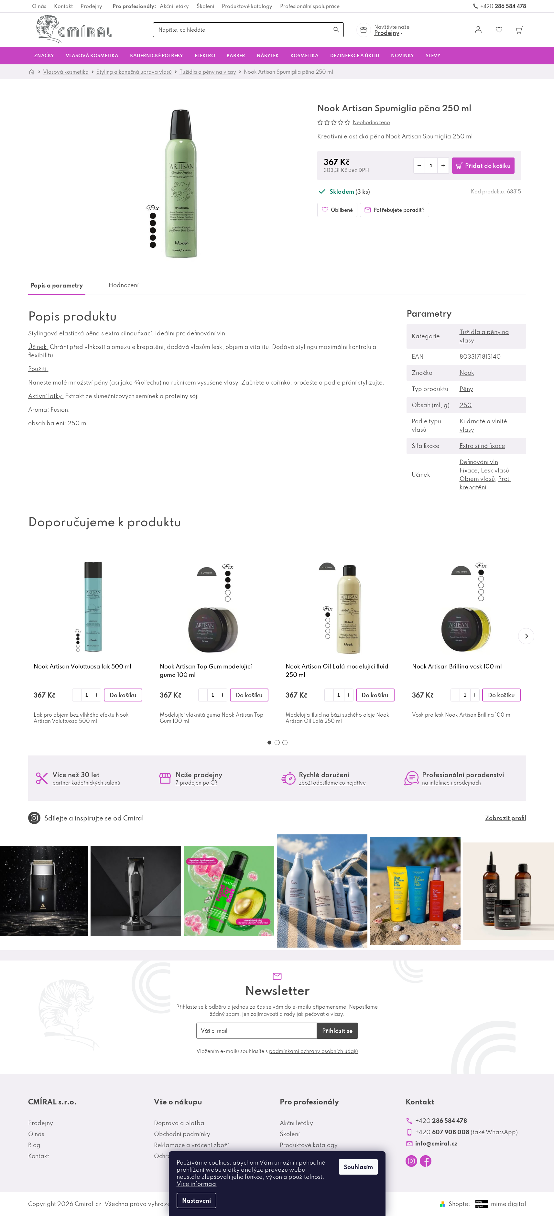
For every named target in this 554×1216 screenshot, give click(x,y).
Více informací (197, 1184)
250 (466, 405)
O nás (39, 6)
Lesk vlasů (495, 470)
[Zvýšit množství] (96, 695)
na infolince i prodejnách (451, 782)
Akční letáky (174, 6)
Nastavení (196, 1200)
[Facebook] (425, 1161)
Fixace (469, 470)
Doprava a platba (179, 1123)
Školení (205, 6)
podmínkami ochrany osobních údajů (313, 1051)
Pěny (466, 389)
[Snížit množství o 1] (419, 165)
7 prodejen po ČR (196, 782)
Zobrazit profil (505, 818)
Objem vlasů (477, 479)
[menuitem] (44, 55)
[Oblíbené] (499, 29)
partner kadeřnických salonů (86, 782)
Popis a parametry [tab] (57, 285)
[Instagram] (411, 1161)
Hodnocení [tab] (124, 285)
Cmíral (133, 818)
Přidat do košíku (488, 165)
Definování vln (479, 462)
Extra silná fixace (482, 446)
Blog (34, 1145)
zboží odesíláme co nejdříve (332, 782)
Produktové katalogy (247, 6)
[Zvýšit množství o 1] (443, 165)
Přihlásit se (337, 1031)
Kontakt (63, 6)
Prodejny (91, 6)
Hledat (336, 30)
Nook (467, 372)
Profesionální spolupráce (310, 6)
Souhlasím (358, 1167)
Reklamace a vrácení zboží (191, 1145)
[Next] (526, 636)
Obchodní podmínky (182, 1134)
